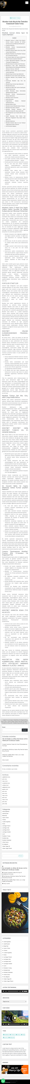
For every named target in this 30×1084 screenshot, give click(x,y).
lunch (3, 834)
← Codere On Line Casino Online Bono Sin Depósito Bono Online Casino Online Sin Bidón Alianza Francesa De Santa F (14, 720)
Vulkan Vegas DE (6, 846)
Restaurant (12, 1037)
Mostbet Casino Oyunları (12, 97)
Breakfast (6, 1034)
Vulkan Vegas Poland (7, 848)
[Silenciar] (22, 991)
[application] (15, 991)
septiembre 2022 (6, 787)
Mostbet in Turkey (16, 18)
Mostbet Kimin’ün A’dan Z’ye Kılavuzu (15, 63)
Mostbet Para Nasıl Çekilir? (12, 107)
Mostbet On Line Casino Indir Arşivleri (15, 75)
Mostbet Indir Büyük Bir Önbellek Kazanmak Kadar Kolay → (15, 723)
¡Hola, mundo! (5, 760)
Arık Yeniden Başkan (11, 126)
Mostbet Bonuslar (10, 85)
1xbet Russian (5, 813)
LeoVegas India (5, 827)
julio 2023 (4, 779)
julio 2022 (4, 791)
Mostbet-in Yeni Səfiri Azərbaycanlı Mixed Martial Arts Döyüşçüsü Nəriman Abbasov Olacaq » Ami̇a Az (15, 67)
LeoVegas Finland (6, 825)
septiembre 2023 (6, 777)
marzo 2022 (5, 799)
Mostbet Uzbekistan (6, 840)
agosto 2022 (5, 789)
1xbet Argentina (5, 811)
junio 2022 (4, 793)
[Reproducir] (3, 991)
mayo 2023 (4, 781)
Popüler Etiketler (10, 45)
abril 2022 (4, 797)
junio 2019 (4, 803)
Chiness (4, 819)
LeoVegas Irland (6, 829)
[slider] (26, 991)
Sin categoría (5, 844)
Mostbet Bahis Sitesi (11, 104)
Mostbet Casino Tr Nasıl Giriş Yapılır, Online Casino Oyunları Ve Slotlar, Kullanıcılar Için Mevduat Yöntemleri (15, 42)
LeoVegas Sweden (6, 832)
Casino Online (5, 817)
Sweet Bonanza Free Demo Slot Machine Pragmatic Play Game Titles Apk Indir (15, 117)
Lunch (5, 1037)
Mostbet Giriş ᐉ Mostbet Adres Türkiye (15, 106)
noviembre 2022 (6, 783)
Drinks (3, 823)
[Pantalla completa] (26, 1024)
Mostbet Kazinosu (10, 121)
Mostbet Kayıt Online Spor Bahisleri (15, 74)
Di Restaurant (7, 1082)
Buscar (3, 727)
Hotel (23, 1034)
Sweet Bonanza (10, 99)
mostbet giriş (24, 142)
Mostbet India (5, 838)
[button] (15, 1018)
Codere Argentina (6, 821)
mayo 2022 (4, 795)
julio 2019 (4, 801)
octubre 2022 (5, 785)
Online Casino (5, 842)
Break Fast (4, 815)
